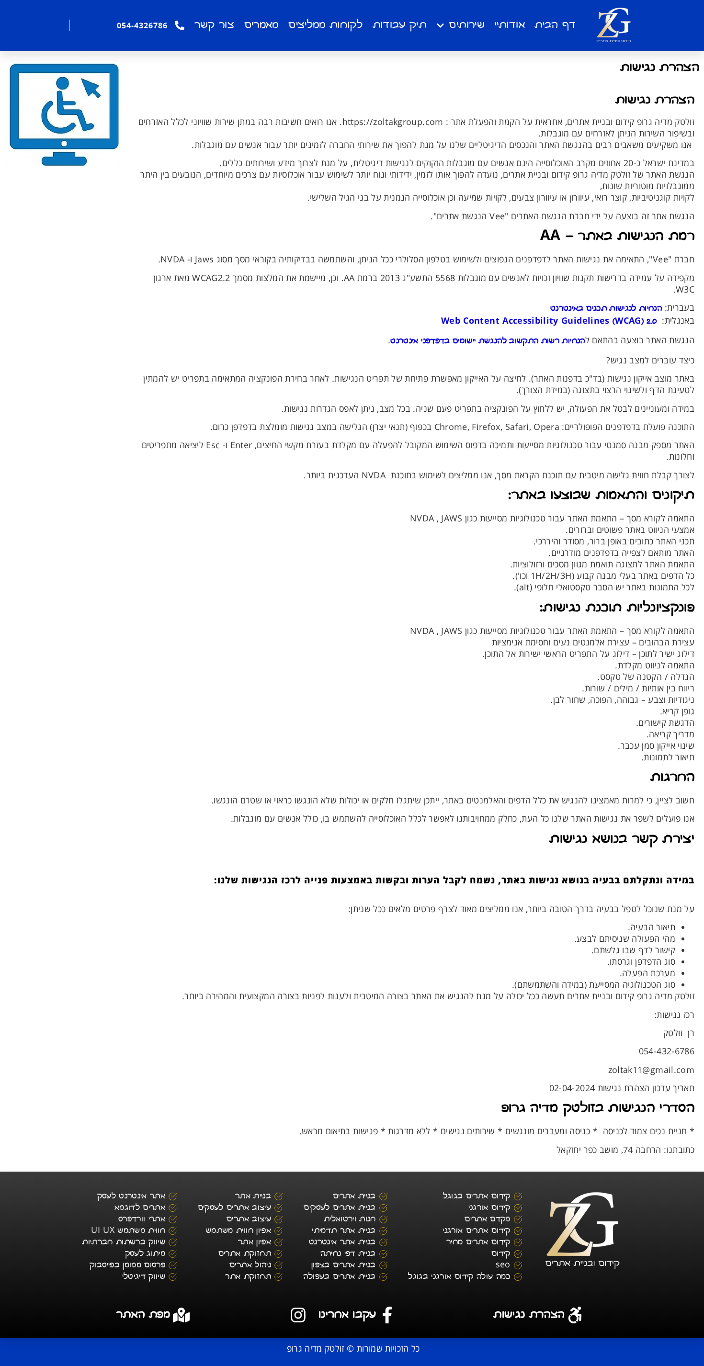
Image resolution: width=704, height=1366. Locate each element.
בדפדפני (435, 341)
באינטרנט (567, 309)
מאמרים (261, 25)
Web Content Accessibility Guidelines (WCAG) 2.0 (549, 322)
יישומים (464, 341)
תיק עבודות (400, 25)
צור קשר (214, 25)
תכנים (596, 309)
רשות (550, 341)
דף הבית (555, 25)
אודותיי (509, 25)
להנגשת (492, 341)
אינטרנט (404, 341)
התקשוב (523, 341)
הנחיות (650, 309)
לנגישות (622, 309)
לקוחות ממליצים (325, 25)
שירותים (466, 25)
